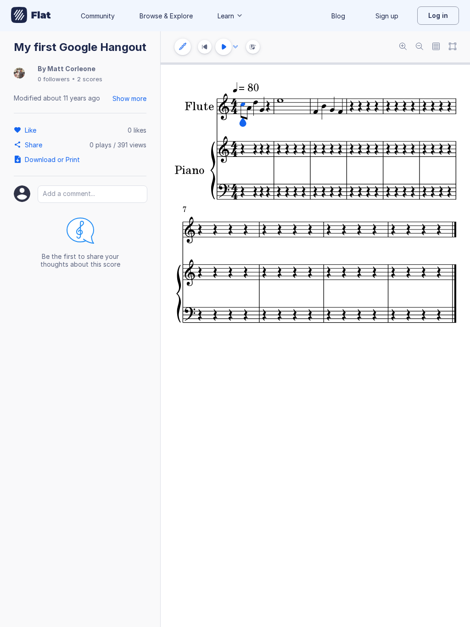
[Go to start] (205, 47)
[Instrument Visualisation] (253, 47)
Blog (338, 16)
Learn (226, 16)
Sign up (386, 16)
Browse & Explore (166, 16)
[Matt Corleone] (19, 73)
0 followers (54, 79)
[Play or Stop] (223, 47)
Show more (129, 98)
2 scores (89, 79)
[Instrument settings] (182, 47)
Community (98, 16)
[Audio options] (235, 47)
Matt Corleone (71, 69)
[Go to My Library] (31, 15)
